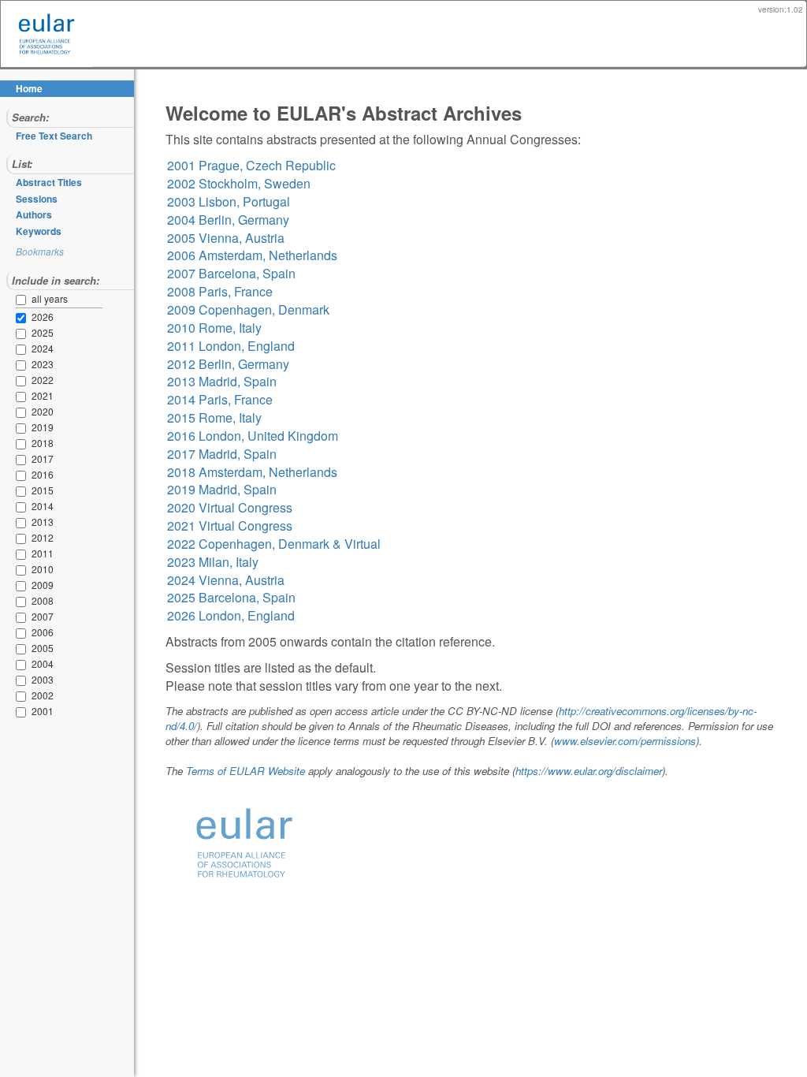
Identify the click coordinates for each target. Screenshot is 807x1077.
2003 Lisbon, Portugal (228, 201)
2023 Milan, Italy (212, 562)
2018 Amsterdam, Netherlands (252, 472)
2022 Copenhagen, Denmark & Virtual (274, 544)
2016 (24, 475)
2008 (24, 601)
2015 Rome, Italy (214, 417)
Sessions (37, 199)
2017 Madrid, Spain (222, 454)
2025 (24, 333)
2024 (24, 349)
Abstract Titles (49, 182)
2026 (24, 318)
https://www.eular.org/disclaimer (588, 770)
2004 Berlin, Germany (228, 220)
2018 (24, 444)
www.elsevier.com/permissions (625, 740)
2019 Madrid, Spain (222, 489)
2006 (24, 633)
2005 (24, 649)
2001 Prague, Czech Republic (251, 165)
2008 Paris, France (220, 291)
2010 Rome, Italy (214, 328)
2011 (24, 554)
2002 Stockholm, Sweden (239, 183)
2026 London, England (231, 615)
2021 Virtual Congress (229, 525)
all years (50, 298)
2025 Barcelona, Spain (231, 597)
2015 (24, 491)
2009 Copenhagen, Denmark (248, 309)
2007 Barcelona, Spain (231, 273)
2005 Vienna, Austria (225, 238)
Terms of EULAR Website (245, 770)
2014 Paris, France (220, 399)
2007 (24, 617)
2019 (24, 428)
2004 (24, 665)
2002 (24, 696)
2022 (24, 381)
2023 (24, 365)
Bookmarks (40, 251)
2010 (24, 570)
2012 (24, 538)
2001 (24, 712)
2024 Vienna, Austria (225, 580)
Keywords (38, 231)
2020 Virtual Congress (229, 507)
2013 (24, 523)
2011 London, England (231, 346)
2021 (24, 396)
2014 (24, 507)
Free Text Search (54, 136)
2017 (24, 460)
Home (29, 88)
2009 (24, 586)
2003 (24, 680)
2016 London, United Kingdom (252, 436)
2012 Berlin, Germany (228, 364)
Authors (34, 214)
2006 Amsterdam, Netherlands (252, 255)
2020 (24, 412)
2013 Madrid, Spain (222, 381)
